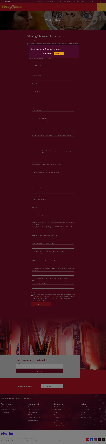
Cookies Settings (47, 53)
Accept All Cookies (59, 53)
